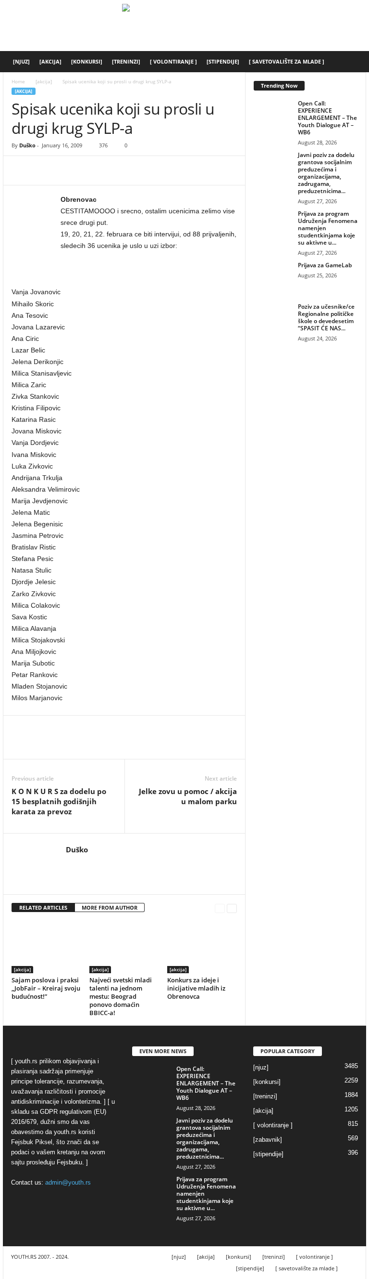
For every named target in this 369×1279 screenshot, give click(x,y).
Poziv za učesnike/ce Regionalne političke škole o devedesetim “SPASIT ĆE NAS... (326, 317)
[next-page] (232, 908)
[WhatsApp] (87, 170)
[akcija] (50, 61)
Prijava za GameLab (325, 265)
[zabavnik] (267, 1139)
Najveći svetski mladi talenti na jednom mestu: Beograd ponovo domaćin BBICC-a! (120, 996)
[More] (110, 170)
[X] (43, 170)
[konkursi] (86, 61)
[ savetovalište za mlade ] (286, 61)
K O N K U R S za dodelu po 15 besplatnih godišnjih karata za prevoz (59, 801)
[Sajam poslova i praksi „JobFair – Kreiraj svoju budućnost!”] (46, 947)
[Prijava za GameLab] (273, 275)
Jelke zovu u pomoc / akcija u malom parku (188, 796)
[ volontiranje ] (173, 61)
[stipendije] (223, 61)
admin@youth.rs (68, 1182)
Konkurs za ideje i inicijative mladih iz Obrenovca (196, 988)
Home (18, 81)
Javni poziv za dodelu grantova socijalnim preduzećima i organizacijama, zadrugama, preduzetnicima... (326, 173)
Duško (27, 145)
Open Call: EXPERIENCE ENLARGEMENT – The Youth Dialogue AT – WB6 (327, 117)
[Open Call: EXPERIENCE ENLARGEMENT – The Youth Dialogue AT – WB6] (273, 114)
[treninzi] (126, 61)
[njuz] (21, 61)
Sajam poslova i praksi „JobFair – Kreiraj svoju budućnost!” (46, 988)
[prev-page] (220, 908)
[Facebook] (21, 170)
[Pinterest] (65, 170)
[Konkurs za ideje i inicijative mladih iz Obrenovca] (202, 947)
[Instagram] (85, 864)
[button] (354, 61)
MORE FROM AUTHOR (109, 907)
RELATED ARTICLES (43, 907)
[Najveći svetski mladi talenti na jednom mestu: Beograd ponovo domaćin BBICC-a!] (124, 947)
